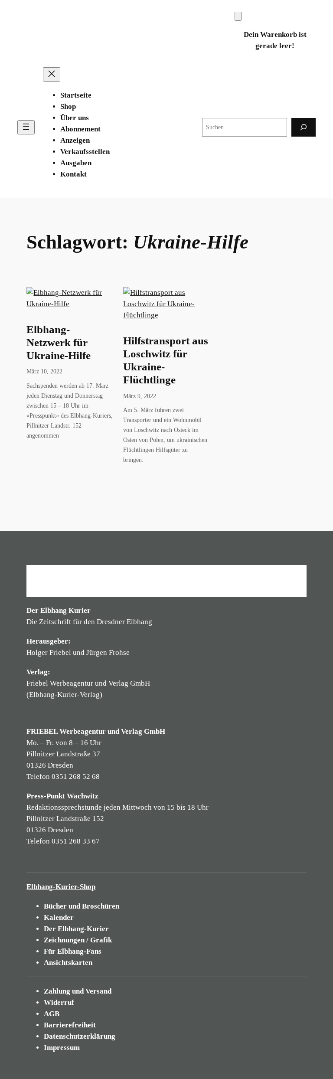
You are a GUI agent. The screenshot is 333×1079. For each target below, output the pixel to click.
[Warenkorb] (238, 16)
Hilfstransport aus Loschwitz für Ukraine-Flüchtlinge (165, 360)
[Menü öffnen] (26, 127)
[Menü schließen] (51, 74)
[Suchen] (303, 127)
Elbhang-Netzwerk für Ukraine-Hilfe (58, 342)
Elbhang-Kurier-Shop (60, 887)
